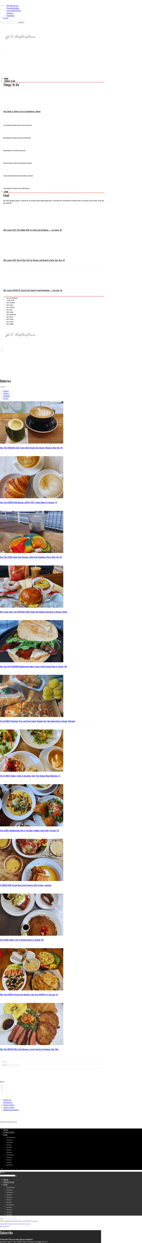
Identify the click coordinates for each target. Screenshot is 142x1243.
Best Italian (10, 307)
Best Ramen (10, 324)
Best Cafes (10, 316)
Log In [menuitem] (5, 18)
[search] (18, 1065)
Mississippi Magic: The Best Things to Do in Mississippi (17, 138)
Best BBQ (9, 309)
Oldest (6, 393)
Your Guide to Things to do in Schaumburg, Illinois (22, 111)
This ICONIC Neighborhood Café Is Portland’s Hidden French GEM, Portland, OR (29, 830)
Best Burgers (11, 302)
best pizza (16, 1223)
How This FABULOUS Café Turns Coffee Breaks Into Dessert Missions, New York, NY (31, 447)
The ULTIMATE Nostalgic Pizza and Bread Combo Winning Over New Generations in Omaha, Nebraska (37, 721)
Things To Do (9, 81)
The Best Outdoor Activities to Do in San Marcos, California (18, 176)
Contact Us (8, 65)
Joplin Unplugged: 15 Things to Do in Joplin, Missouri (16, 188)
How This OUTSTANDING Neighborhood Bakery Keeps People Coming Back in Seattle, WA (33, 666)
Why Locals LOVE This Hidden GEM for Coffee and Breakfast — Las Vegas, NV (32, 229)
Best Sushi (10, 312)
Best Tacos (10, 319)
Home (5, 1130)
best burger (22, 1223)
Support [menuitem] (10, 13)
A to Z (5, 398)
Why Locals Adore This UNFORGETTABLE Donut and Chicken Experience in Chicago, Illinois (33, 611)
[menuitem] (72, 22)
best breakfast (3, 1223)
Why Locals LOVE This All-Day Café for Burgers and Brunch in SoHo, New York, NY (34, 260)
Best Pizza (10, 305)
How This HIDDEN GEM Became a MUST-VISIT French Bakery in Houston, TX (28, 502)
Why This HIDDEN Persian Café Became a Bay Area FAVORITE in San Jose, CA (29, 994)
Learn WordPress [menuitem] (14, 10)
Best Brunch (10, 1223)
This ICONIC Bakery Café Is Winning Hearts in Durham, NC (22, 939)
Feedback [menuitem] (10, 15)
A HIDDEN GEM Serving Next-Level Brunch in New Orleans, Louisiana (25, 885)
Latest (6, 391)
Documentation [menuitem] (13, 8)
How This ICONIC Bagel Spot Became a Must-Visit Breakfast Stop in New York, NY (31, 557)
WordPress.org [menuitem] (13, 5)
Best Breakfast (11, 314)
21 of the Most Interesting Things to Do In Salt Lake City (17, 125)
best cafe (28, 1223)
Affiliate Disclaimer (12, 70)
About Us (7, 63)
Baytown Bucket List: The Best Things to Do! (14, 150)
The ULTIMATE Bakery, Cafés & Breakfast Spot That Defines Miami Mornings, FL (30, 775)
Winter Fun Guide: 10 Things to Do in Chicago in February (17, 163)
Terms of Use (9, 68)
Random (6, 396)
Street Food (10, 300)
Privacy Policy (9, 67)
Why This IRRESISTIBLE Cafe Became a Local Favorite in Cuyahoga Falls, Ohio (29, 1049)
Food (6, 191)
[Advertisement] (71, 364)
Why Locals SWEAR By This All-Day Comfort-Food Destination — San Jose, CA (32, 290)
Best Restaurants (12, 298)
